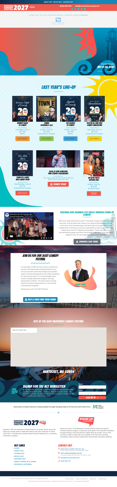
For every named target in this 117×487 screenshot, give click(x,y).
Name (81, 384)
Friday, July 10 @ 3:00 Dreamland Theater (46, 132)
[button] (38, 159)
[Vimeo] (82, 9)
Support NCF (68, 2)
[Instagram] (75, 9)
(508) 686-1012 (66, 461)
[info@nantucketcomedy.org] (59, 457)
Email (81, 390)
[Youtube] (85, 9)
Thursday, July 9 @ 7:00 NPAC (23, 132)
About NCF (48, 2)
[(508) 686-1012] (59, 461)
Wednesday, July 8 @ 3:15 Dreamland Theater (22, 186)
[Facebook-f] (72, 9)
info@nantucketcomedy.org (70, 457)
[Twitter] (79, 9)
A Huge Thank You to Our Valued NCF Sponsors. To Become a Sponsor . (58, 15)
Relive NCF (57, 2)
